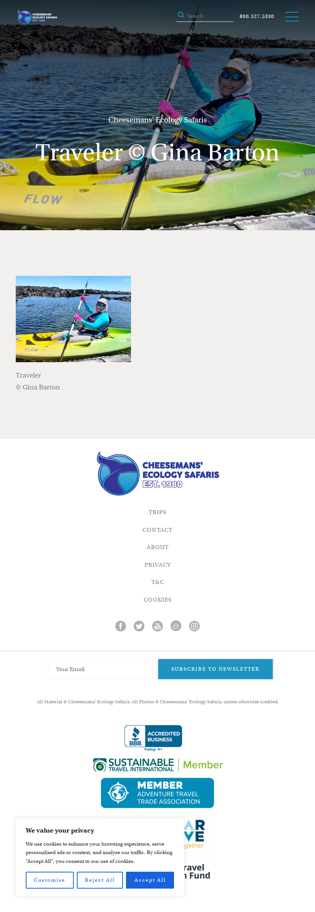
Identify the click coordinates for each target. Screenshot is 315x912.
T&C (157, 582)
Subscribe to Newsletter (215, 669)
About (158, 547)
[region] (99, 857)
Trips (157, 512)
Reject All (100, 880)
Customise (49, 880)
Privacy (157, 564)
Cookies (158, 599)
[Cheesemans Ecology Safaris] (37, 17)
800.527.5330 (257, 16)
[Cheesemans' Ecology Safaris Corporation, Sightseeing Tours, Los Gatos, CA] (153, 738)
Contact (157, 529)
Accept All (150, 880)
